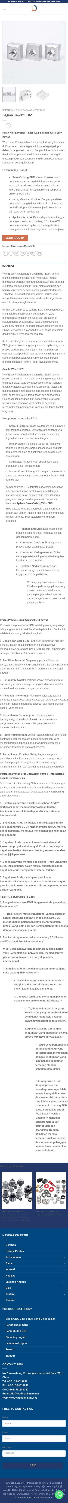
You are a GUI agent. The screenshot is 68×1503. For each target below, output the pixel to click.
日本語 (58, 1486)
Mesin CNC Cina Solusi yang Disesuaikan (31, 1318)
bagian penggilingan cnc (49, 1214)
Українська (9, 1493)
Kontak (10, 1300)
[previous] (7, 52)
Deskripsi (8, 266)
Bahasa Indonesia (44, 1490)
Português (32, 1483)
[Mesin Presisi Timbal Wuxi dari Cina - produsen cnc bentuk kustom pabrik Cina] (34, 8)
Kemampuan (13, 1257)
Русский (27, 1486)
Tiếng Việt (39, 1486)
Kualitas (10, 1275)
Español (20, 1483)
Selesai (10, 1349)
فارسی (6, 1490)
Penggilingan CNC (17, 1325)
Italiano (9, 1486)
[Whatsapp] (59, 1494)
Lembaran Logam (16, 1343)
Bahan (9, 1263)
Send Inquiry (15, 238)
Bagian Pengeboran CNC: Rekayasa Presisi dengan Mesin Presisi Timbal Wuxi (16, 1217)
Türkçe (59, 1490)
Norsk (34, 1493)
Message (7, 1447)
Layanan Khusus (16, 1281)
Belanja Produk (15, 1251)
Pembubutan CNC (16, 1331)
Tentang (10, 1294)
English (10, 1483)
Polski (50, 1486)
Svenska (43, 1493)
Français (45, 1483)
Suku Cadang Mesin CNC (30, 110)
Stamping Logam (16, 1337)
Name (5, 1417)
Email (5, 1432)
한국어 (15, 1490)
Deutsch (56, 1483)
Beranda (7, 110)
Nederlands (26, 1490)
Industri (10, 1269)
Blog (8, 1288)
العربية (18, 1486)
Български (23, 1493)
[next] (60, 52)
